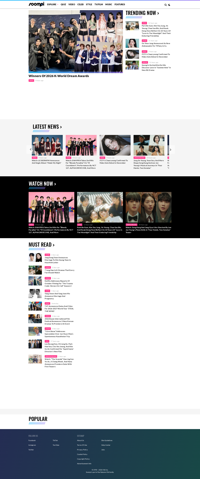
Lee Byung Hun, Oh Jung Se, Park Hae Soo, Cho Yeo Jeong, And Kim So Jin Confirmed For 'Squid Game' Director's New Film (59, 348)
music (47, 303)
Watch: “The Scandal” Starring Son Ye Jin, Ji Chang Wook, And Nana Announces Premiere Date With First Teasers (59, 363)
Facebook (32, 440)
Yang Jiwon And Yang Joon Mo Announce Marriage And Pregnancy (57, 296)
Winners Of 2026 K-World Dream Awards (59, 76)
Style (89, 4)
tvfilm (48, 328)
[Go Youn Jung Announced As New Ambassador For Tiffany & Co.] (132, 43)
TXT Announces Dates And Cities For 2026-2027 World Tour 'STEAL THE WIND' (59, 308)
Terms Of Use (82, 445)
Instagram (32, 445)
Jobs (103, 450)
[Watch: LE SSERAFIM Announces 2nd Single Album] (47, 145)
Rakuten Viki (104, 472)
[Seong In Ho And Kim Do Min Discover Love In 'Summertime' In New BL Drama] (132, 65)
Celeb (80, 4)
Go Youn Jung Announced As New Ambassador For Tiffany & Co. (156, 44)
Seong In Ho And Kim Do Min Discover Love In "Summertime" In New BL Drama (156, 67)
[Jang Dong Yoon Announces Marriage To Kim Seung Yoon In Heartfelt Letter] (35, 257)
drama (48, 267)
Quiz (63, 4)
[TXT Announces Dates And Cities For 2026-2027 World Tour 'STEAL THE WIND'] (35, 306)
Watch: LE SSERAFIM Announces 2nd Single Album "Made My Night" (46, 161)
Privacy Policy (82, 450)
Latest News (46, 126)
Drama (145, 62)
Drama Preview (139, 157)
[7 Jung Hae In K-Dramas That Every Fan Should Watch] (35, 270)
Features (120, 4)
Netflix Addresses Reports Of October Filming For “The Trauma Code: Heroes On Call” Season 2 (59, 283)
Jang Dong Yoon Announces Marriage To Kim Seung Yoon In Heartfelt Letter (58, 260)
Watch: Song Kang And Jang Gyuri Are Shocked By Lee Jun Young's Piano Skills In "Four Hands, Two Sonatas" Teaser (148, 229)
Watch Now (41, 183)
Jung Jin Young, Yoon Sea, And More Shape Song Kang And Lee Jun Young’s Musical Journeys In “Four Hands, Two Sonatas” (149, 164)
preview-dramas (51, 356)
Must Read (40, 244)
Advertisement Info (84, 464)
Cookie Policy (82, 454)
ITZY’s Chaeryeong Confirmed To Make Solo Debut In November (156, 55)
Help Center (105, 445)
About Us (80, 440)
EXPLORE (51, 4)
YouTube (56, 445)
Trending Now (141, 12)
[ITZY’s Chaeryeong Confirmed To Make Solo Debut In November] (132, 54)
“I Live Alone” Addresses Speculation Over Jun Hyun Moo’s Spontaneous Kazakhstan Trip (59, 333)
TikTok (55, 440)
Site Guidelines (106, 440)
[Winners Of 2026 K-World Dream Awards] (76, 41)
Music (108, 4)
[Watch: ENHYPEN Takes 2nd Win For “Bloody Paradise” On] (81, 145)
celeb (47, 254)
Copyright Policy (83, 459)
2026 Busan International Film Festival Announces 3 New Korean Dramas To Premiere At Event (59, 321)
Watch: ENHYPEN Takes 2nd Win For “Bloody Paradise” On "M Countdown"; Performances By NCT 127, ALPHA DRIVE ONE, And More (81, 164)
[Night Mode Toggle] (169, 5)
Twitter (31, 450)
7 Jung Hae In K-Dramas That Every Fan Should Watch (59, 271)
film (47, 341)
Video (71, 4)
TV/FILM (99, 4)
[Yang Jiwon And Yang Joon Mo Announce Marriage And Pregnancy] (35, 293)
